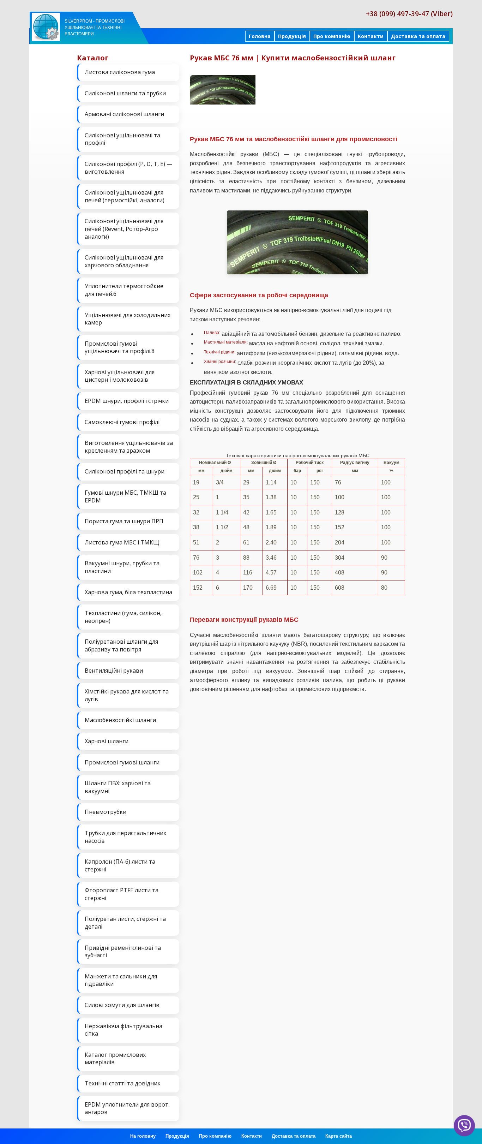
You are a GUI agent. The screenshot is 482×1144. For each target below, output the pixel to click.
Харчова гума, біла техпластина (128, 592)
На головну (143, 1136)
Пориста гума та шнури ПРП (124, 521)
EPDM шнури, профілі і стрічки (127, 401)
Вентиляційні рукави (114, 670)
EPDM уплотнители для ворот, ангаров (127, 1108)
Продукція (292, 36)
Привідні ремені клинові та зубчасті (123, 951)
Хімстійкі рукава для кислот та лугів (127, 695)
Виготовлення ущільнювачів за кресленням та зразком (129, 446)
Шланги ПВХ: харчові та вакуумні (118, 787)
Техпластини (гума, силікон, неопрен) (123, 617)
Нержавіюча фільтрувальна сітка (123, 1030)
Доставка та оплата (418, 36)
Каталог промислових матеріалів (115, 1058)
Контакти (371, 36)
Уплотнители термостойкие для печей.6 (124, 290)
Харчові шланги (106, 741)
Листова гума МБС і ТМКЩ (122, 542)
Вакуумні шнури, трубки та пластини (122, 567)
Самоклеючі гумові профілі (122, 422)
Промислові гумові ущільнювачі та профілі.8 (120, 347)
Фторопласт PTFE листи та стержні (121, 894)
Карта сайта (338, 1136)
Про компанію (331, 36)
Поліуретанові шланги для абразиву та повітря (121, 645)
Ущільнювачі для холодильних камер (127, 319)
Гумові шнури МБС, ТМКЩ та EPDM (125, 496)
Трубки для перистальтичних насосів (125, 837)
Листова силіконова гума (120, 72)
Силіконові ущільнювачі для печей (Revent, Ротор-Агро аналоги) (124, 228)
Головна (260, 36)
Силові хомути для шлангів (122, 1005)
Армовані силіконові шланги (124, 114)
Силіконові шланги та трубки (125, 93)
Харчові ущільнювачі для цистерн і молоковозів (120, 376)
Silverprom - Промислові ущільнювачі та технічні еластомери (95, 27)
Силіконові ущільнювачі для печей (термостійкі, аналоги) (124, 196)
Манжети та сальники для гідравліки (121, 980)
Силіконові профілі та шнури (124, 471)
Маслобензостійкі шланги (120, 720)
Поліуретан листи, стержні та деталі (125, 922)
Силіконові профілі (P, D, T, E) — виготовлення (128, 167)
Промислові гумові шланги (122, 762)
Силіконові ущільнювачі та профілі (122, 139)
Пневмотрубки (105, 812)
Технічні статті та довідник (123, 1083)
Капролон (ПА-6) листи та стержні (120, 865)
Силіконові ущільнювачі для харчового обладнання (124, 261)
